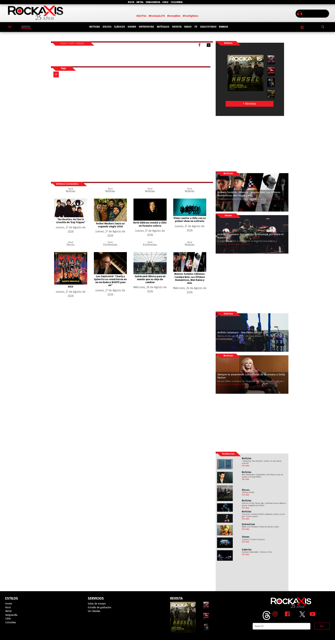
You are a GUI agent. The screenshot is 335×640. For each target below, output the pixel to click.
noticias (80, 43)
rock (71, 43)
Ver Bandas (94, 611)
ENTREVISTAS (146, 26)
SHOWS (132, 26)
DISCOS (107, 26)
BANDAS (223, 26)
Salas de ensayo (97, 603)
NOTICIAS (94, 26)
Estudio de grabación (99, 607)
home (63, 43)
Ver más (245, 465)
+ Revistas (249, 103)
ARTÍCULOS (163, 26)
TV (195, 26)
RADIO (188, 26)
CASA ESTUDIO (208, 26)
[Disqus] (132, 129)
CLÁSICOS (119, 26)
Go (321, 626)
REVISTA (176, 26)
